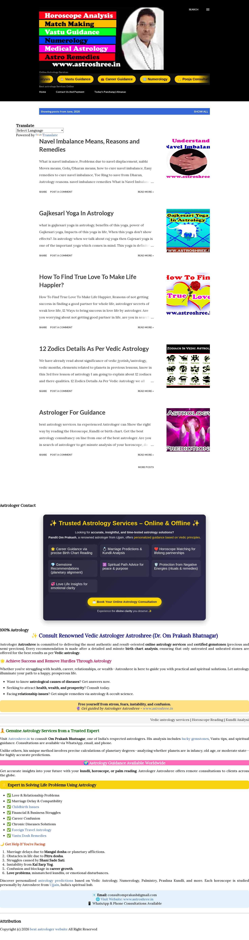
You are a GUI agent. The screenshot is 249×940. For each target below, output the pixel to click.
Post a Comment (61, 191)
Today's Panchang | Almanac (110, 91)
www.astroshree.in (158, 708)
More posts (146, 467)
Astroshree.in (19, 739)
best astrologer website (49, 929)
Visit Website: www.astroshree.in (127, 899)
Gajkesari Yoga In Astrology (76, 213)
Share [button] (43, 191)
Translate (50, 135)
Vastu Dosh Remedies (29, 835)
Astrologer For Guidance (72, 412)
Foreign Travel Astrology (31, 830)
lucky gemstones (195, 739)
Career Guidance (89, 79)
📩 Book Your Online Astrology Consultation (124, 602)
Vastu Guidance (48, 79)
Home (42, 91)
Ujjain (54, 885)
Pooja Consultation (168, 79)
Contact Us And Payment (70, 91)
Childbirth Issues (25, 807)
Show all (201, 111)
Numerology (128, 79)
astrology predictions (55, 880)
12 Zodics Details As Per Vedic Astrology (94, 348)
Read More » (146, 191)
